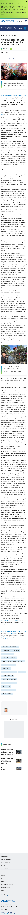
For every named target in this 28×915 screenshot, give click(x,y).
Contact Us (4, 909)
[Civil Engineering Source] (5, 28)
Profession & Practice (9, 657)
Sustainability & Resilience (11, 650)
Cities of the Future (9, 664)
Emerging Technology (9, 679)
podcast (3, 637)
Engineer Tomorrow (9, 690)
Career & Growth (5, 856)
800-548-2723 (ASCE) (6, 904)
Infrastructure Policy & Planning (13, 661)
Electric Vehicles (8, 675)
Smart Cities (6, 668)
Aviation (21, 672)
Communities (4, 868)
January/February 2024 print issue (10, 620)
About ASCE (4, 871)
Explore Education (5, 862)
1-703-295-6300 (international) (9, 906)
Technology (6, 686)
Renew (3, 881)
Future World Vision (12, 633)
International (7, 693)
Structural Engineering (10, 646)
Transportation (8, 654)
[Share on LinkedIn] (13, 58)
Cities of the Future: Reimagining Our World (13, 95)
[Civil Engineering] (15, 28)
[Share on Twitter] (10, 58)
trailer (20, 637)
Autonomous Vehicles (9, 672)
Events (3, 865)
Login (20, 21)
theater (7, 639)
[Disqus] (14, 793)
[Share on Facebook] (7, 58)
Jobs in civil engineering (7, 884)
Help (2, 890)
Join (2, 878)
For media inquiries (5, 887)
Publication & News (6, 859)
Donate (3, 875)
